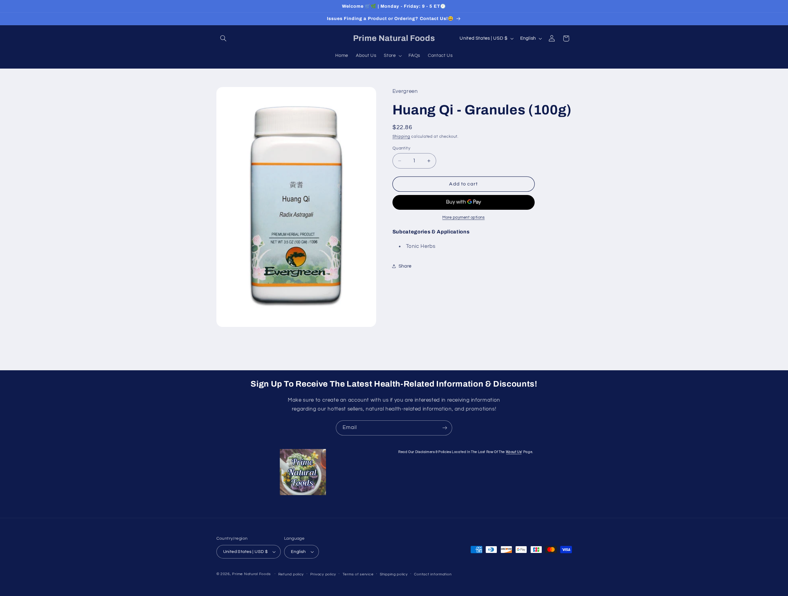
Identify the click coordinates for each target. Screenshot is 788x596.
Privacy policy (323, 574)
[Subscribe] (445, 427)
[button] (223, 38)
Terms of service (358, 574)
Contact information (433, 574)
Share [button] (405, 266)
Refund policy (291, 574)
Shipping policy (394, 574)
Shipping (401, 137)
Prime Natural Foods (251, 574)
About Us (513, 452)
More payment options (463, 218)
